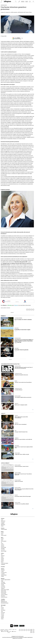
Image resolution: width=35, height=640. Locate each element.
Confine (2, 532)
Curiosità (2, 584)
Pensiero (2, 558)
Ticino (2, 519)
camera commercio (4, 307)
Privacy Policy (4, 631)
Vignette (2, 617)
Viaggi (2, 580)
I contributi (2, 573)
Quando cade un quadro (5, 589)
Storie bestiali (3, 583)
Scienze (2, 559)
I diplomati (2, 588)
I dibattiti (2, 576)
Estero (2, 531)
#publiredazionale (4, 601)
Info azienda (3, 610)
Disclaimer (6, 629)
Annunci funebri (6, 630)
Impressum (10, 629)
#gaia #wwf (3, 600)
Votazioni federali (4, 529)
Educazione (3, 595)
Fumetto (2, 616)
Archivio (2, 607)
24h (1, 606)
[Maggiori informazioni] (22, 38)
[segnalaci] (19, 1)
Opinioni (2, 568)
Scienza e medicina (4, 594)
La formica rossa (4, 572)
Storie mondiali (3, 547)
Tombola (2, 615)
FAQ (15, 629)
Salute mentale (3, 590)
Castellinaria (3, 564)
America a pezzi (3, 535)
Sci (1, 542)
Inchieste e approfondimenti (5, 579)
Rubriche (2, 578)
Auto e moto (3, 587)
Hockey (2, 538)
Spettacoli (2, 555)
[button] (20, 630)
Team (2, 611)
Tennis (2, 543)
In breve (2, 608)
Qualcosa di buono (4, 597)
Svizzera (2, 528)
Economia (3, 566)
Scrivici (2, 618)
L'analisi (2, 571)
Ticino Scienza (3, 593)
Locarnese (3, 522)
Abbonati (22, 1)
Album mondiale (3, 551)
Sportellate (3, 548)
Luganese (2, 523)
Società (2, 560)
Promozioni (3, 612)
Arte (1, 554)
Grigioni (2, 525)
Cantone (2, 518)
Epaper (27, 1)
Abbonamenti (2, 629)
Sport (2, 537)
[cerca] (16, 1)
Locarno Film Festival (4, 563)
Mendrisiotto (3, 524)
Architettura (3, 585)
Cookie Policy (9, 631)
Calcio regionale (3, 541)
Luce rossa (3, 549)
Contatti (13, 629)
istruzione (8, 307)
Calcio (2, 539)
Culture (2, 553)
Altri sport (2, 546)
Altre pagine (3, 605)
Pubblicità (2, 630)
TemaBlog (3, 599)
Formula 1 (2, 544)
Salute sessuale (3, 592)
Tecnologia (3, 582)
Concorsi (2, 613)
